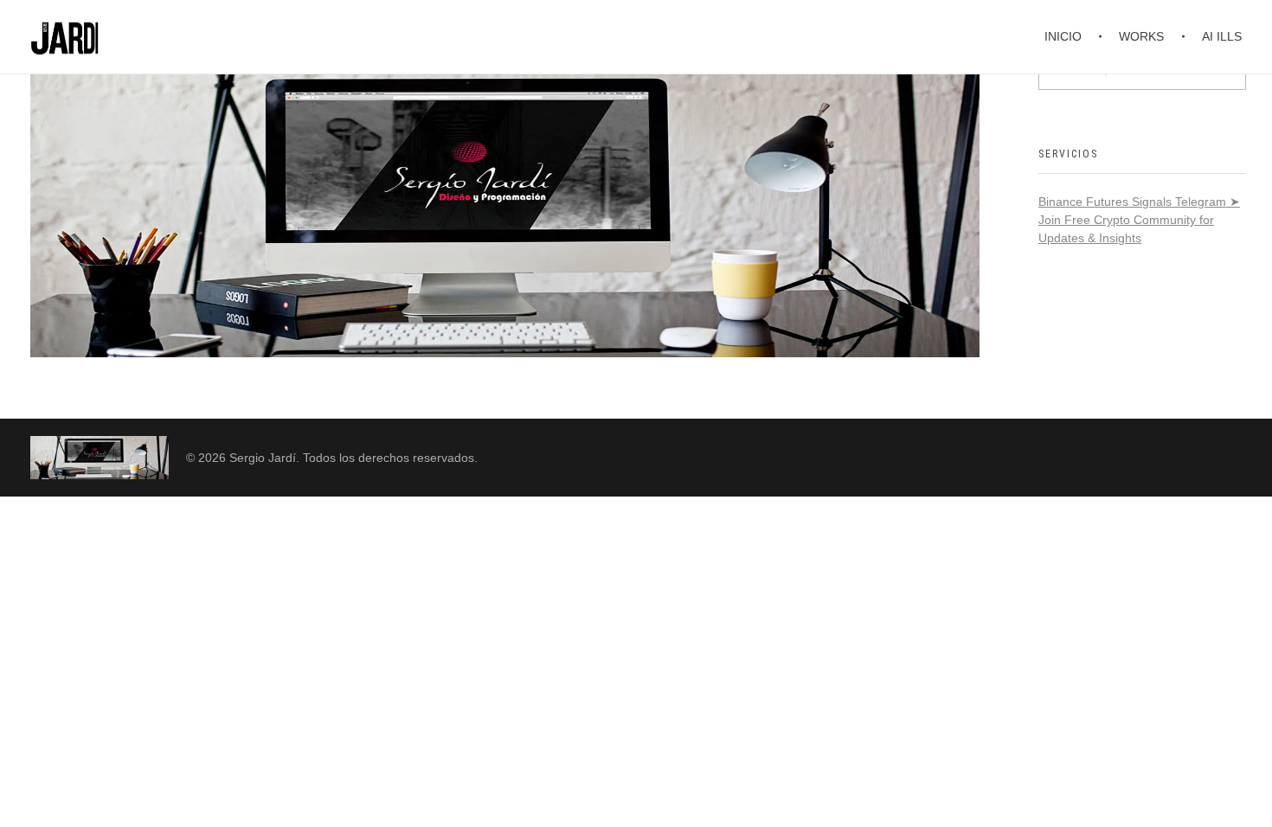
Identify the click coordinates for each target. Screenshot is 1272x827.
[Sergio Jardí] (99, 457)
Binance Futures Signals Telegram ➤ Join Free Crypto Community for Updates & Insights (1139, 220)
